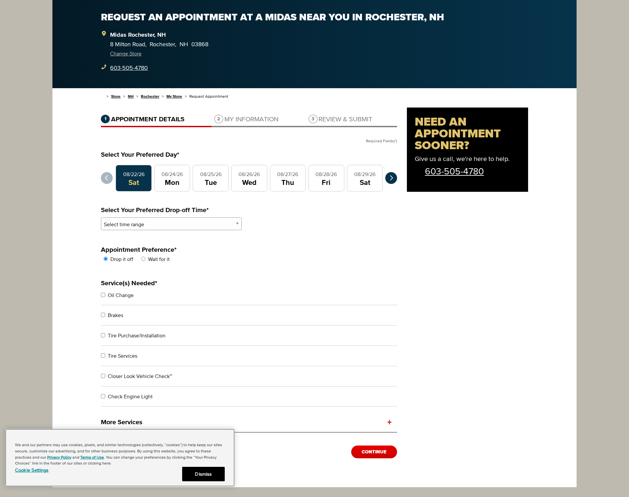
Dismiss (203, 474)
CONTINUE (374, 451)
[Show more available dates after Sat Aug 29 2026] (391, 178)
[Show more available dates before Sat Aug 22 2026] (107, 178)
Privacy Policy (59, 457)
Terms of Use (92, 457)
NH (131, 96)
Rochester (150, 96)
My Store (174, 96)
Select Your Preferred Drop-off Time (155, 209)
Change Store (126, 53)
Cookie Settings (31, 470)
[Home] (102, 96)
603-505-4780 (129, 68)
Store (116, 96)
